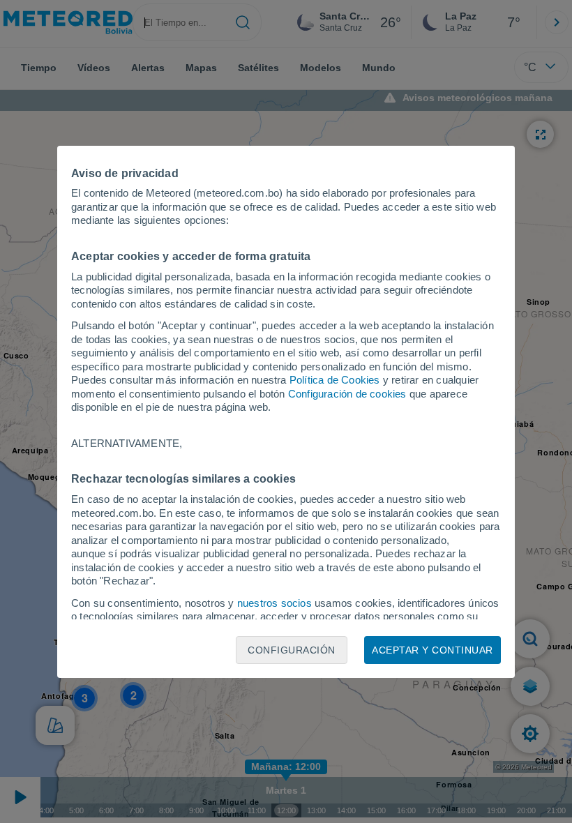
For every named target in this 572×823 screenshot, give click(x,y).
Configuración (292, 650)
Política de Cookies (334, 380)
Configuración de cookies (347, 394)
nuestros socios (274, 603)
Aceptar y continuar (432, 650)
